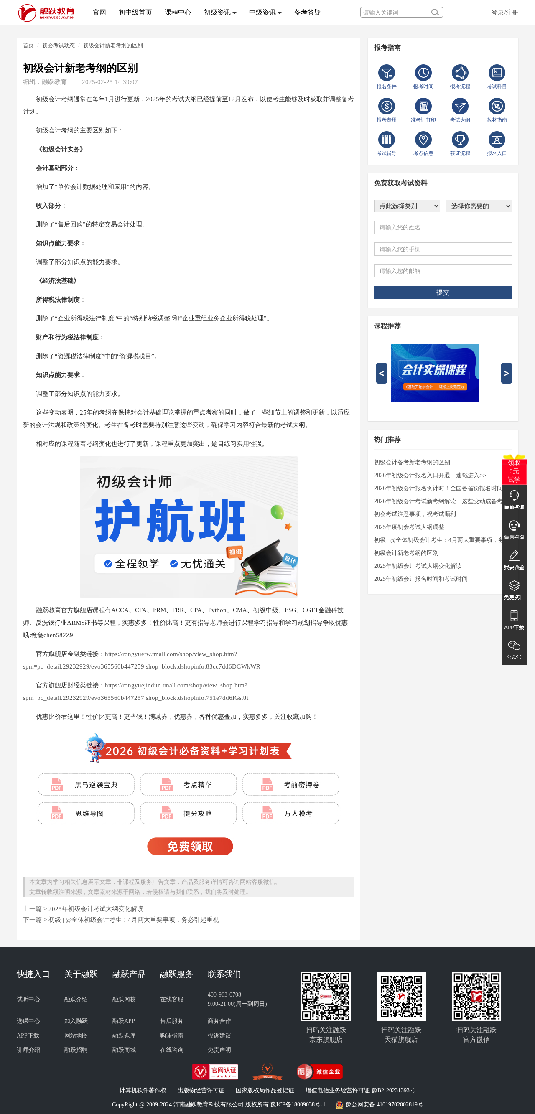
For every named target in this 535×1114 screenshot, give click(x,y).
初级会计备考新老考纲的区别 (412, 462)
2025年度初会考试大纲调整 (409, 527)
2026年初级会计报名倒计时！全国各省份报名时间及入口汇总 (443, 488)
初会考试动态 (58, 45)
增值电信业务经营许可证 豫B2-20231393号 (360, 1090)
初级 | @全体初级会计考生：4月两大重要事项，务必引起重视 (133, 919)
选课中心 (28, 1021)
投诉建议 (219, 1036)
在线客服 (171, 999)
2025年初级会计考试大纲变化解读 (95, 908)
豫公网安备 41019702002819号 (384, 1105)
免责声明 (219, 1050)
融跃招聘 (76, 1050)
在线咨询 (171, 1050)
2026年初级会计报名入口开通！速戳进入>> (430, 475)
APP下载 (28, 1036)
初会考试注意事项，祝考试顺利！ (418, 514)
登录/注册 (505, 12)
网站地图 (76, 1036)
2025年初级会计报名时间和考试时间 (421, 579)
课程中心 (178, 12)
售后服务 (171, 1021)
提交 (443, 292)
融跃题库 (124, 1036)
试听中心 (28, 999)
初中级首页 (135, 12)
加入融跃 (76, 1021)
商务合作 (219, 1021)
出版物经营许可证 (201, 1090)
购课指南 (171, 1036)
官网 (99, 12)
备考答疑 (307, 12)
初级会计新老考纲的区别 (113, 45)
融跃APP (123, 1021)
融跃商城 (124, 1050)
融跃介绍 (76, 999)
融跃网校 (124, 999)
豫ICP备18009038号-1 (298, 1105)
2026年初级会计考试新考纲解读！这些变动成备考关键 (443, 501)
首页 (28, 45)
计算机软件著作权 (143, 1090)
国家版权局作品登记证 (265, 1090)
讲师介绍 (28, 1050)
